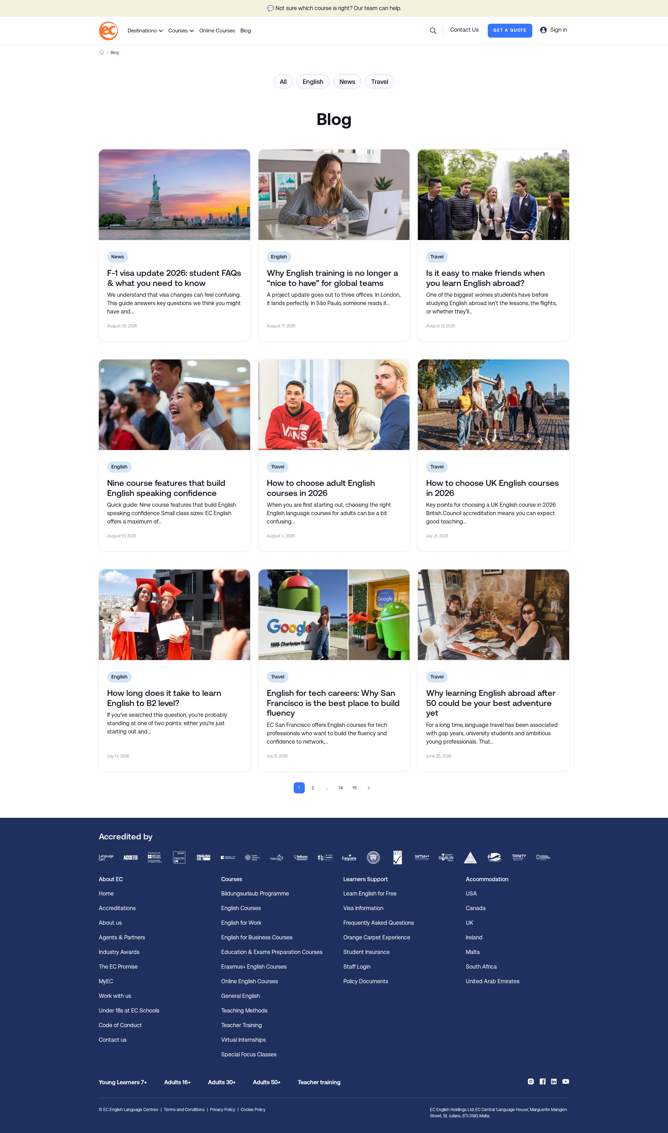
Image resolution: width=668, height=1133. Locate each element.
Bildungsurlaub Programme (255, 893)
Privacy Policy (222, 1109)
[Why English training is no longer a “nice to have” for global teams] (334, 194)
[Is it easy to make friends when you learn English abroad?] (493, 194)
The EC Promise (118, 966)
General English (240, 996)
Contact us (113, 1040)
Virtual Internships (243, 1040)
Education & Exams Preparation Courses (272, 952)
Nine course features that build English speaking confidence (166, 488)
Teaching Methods (244, 1010)
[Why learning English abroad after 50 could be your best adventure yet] (493, 614)
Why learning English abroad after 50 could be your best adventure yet (491, 703)
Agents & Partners (122, 937)
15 (355, 787)
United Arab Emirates (492, 981)
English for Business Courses (257, 937)
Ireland (474, 937)
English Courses (241, 908)
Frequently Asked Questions (378, 922)
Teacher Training (241, 1025)
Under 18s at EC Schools (129, 1010)
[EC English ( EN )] (108, 30)
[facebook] (543, 1081)
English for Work (241, 922)
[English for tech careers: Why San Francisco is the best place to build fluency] (334, 614)
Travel (379, 81)
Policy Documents (365, 981)
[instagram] (531, 1081)
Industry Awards (119, 952)
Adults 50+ (266, 1082)
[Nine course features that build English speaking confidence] (174, 404)
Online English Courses (249, 981)
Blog (245, 30)
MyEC (106, 981)
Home (101, 52)
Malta (473, 952)
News (347, 81)
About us (110, 922)
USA (471, 893)
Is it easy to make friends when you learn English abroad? (485, 278)
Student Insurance (366, 952)
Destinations (142, 30)
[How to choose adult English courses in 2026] (334, 404)
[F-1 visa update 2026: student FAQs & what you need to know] (174, 194)
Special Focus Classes (249, 1054)
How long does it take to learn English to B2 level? (164, 698)
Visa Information (363, 908)
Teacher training (319, 1082)
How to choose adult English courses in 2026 (321, 488)
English (313, 81)
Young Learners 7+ (123, 1082)
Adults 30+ (222, 1082)
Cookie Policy (253, 1109)
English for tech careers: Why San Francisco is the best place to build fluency (333, 703)
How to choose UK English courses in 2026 (492, 488)
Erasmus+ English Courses (254, 966)
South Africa (481, 966)
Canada (476, 908)
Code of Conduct (120, 1025)
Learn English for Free (370, 893)
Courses (178, 30)
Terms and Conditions (184, 1109)
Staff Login (357, 966)
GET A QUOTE (510, 30)
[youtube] (565, 1081)
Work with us (115, 996)
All (283, 81)
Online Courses (217, 30)
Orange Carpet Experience (376, 937)
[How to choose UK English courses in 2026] (493, 404)
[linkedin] (554, 1081)
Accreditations (117, 908)
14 (341, 787)
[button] (433, 31)
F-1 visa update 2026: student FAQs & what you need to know (174, 278)
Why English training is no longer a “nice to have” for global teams (332, 278)
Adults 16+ (177, 1082)
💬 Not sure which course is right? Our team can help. (334, 8)
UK (469, 922)
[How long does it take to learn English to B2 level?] (174, 614)
